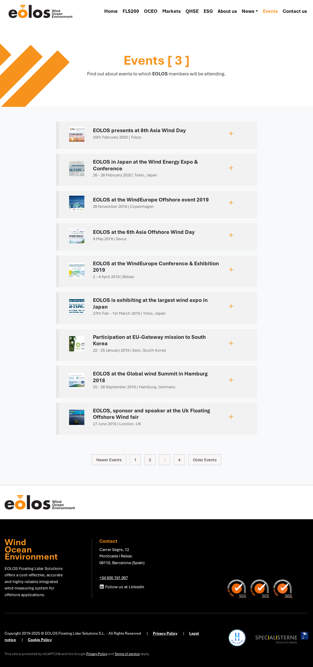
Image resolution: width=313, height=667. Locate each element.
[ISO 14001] (238, 588)
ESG (208, 11)
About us (227, 11)
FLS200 (131, 11)
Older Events (205, 459)
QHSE (192, 11)
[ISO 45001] (283, 588)
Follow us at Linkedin (124, 586)
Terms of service (127, 654)
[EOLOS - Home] (41, 11)
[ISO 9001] (261, 588)
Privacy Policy (96, 654)
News (248, 11)
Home (111, 11)
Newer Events (109, 459)
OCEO (150, 11)
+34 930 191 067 (113, 577)
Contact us (295, 11)
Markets (171, 11)
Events (270, 11)
